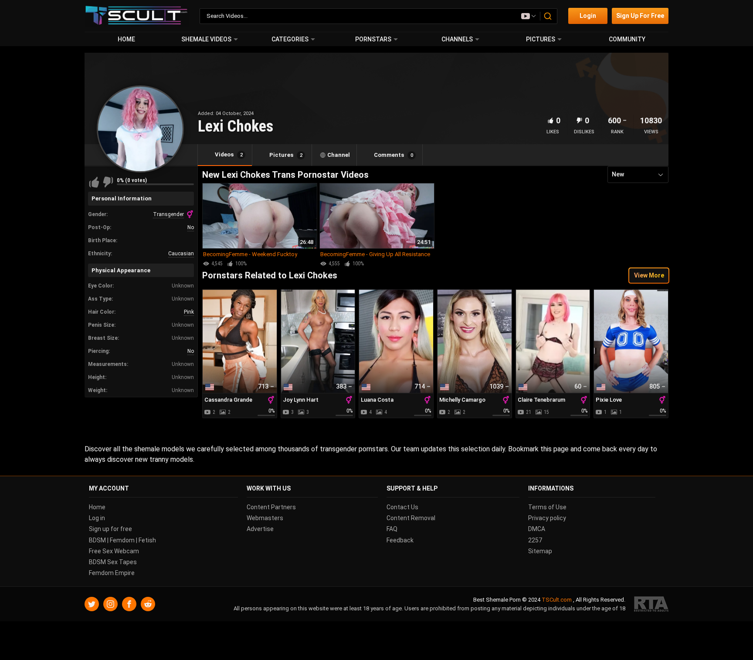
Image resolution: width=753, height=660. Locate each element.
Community (627, 39)
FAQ (392, 529)
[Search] (548, 16)
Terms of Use (547, 507)
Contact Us (402, 507)
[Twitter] (92, 604)
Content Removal (411, 517)
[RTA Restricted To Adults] (651, 604)
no (190, 227)
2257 (535, 540)
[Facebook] (129, 604)
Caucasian (181, 253)
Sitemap (540, 551)
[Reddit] (148, 604)
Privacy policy (547, 517)
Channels (457, 39)
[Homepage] (137, 15)
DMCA (536, 529)
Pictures (540, 39)
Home (126, 39)
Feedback (400, 540)
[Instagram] (110, 604)
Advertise (260, 529)
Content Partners (271, 507)
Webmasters (265, 517)
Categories (290, 39)
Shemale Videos (206, 39)
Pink (189, 312)
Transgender (168, 214)
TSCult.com (557, 600)
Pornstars (373, 39)
